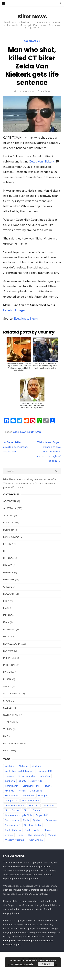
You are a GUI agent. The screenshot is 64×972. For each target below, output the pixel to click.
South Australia (32, 825)
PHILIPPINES (9, 658)
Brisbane (9, 776)
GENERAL (8, 572)
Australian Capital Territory (19, 771)
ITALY (6, 622)
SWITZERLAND (11, 715)
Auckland (37, 766)
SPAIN (6, 700)
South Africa (34, 432)
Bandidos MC (45, 771)
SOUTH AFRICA (32, 41)
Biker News (32, 16)
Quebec (37, 820)
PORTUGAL (9, 665)
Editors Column (11, 536)
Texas (20, 835)
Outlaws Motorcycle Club (18, 815)
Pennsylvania (12, 820)
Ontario (37, 810)
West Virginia (36, 839)
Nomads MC (49, 805)
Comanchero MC (31, 785)
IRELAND (8, 615)
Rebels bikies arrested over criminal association (15, 447)
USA (5, 750)
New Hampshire (30, 800)
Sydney (9, 835)
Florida (22, 790)
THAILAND (9, 722)
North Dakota (12, 810)
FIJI (4, 551)
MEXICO (7, 636)
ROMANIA (8, 672)
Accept (46, 963)
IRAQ (6, 608)
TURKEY (7, 729)
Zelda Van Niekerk (41, 161)
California (45, 776)
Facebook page (14, 310)
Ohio (25, 810)
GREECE (7, 586)
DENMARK (8, 529)
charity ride (36, 780)
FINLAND (8, 558)
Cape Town (19, 432)
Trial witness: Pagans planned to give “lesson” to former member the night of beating (49, 451)
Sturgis (47, 830)
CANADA (8, 522)
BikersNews (44, 91)
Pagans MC (42, 815)
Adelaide (9, 766)
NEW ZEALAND (11, 643)
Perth (26, 820)
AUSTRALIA (9, 508)
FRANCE (7, 565)
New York (34, 805)
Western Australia (14, 839)
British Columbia (27, 776)
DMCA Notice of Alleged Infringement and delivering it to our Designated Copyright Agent (28, 940)
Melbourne (28, 795)
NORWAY (8, 650)
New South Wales (14, 805)
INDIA (6, 601)
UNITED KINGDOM (13, 743)
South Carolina (13, 830)
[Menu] (3, 3)
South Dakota (32, 830)
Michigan (42, 795)
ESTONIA (8, 544)
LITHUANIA (9, 629)
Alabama (23, 766)
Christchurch (11, 785)
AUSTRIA (8, 515)
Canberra (10, 780)
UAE (5, 736)
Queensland (51, 820)
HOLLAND (8, 593)
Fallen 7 (48, 785)
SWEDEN (8, 707)
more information (26, 964)
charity (22, 780)
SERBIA (7, 686)
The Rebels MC (36, 835)
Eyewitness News (26, 319)
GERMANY (8, 579)
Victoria (52, 835)
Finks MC (9, 790)
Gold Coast (36, 790)
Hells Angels (12, 795)
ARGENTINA (9, 501)
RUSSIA (7, 679)
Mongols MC (11, 800)
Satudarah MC (12, 825)
